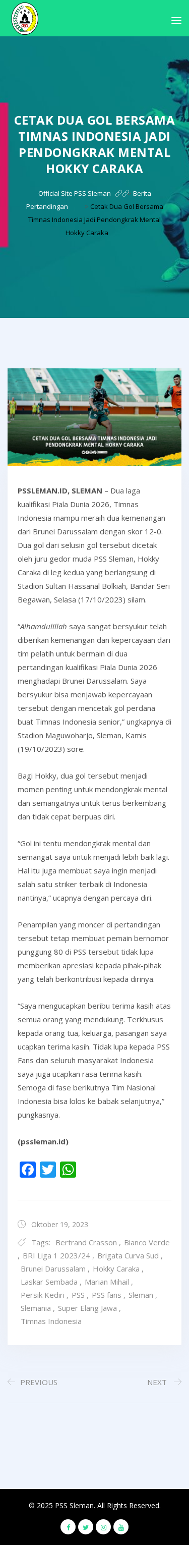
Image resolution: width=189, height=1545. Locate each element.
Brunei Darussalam (53, 1268)
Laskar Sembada (49, 1282)
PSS (78, 1295)
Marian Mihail (107, 1282)
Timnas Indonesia (51, 1321)
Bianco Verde (147, 1242)
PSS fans (106, 1295)
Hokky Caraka (116, 1268)
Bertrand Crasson (86, 1242)
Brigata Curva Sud (128, 1255)
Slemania (36, 1308)
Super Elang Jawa (87, 1308)
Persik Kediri (43, 1295)
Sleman (141, 1295)
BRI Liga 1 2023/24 (56, 1255)
